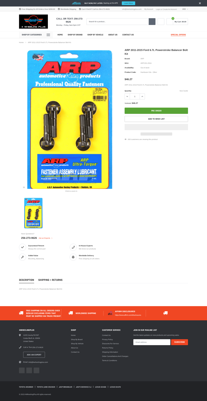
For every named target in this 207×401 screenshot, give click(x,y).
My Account (148, 9)
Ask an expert (34, 354)
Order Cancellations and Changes (115, 356)
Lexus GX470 (115, 387)
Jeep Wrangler (66, 387)
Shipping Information (110, 352)
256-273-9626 (104, 9)
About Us (112, 34)
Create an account (170, 9)
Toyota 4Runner (26, 387)
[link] (161, 21)
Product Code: (130, 72)
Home (60, 34)
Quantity (128, 91)
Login (158, 9)
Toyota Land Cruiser (46, 387)
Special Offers (178, 34)
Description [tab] (26, 280)
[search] (152, 21)
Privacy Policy (107, 339)
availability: (129, 68)
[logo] (33, 22)
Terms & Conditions (109, 361)
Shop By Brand (75, 34)
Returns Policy (107, 348)
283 (129, 139)
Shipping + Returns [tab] (50, 280)
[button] (156, 127)
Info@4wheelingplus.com (132, 9)
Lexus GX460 (101, 387)
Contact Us (128, 34)
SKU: (127, 63)
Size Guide (184, 91)
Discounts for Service (110, 344)
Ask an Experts (45, 238)
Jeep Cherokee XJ (84, 387)
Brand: (127, 59)
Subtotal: (128, 103)
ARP (142, 59)
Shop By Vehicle (95, 34)
